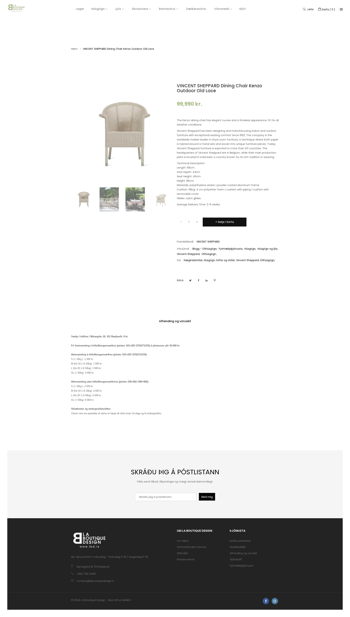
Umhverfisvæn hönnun (191, 547)
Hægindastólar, (193, 260)
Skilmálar (182, 553)
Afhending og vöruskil (175, 321)
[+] (197, 222)
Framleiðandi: (185, 241)
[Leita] (341, 9)
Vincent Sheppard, (247, 260)
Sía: (179, 260)
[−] (180, 222)
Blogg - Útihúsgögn (204, 249)
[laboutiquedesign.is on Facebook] (266, 601)
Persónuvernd (185, 559)
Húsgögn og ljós (267, 249)
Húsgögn (98, 9)
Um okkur (183, 541)
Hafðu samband (240, 541)
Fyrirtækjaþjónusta (230, 249)
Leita (311, 9)
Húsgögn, (209, 260)
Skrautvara (140, 9)
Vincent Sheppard (188, 254)
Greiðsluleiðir (238, 547)
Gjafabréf (236, 559)
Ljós (118, 9)
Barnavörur (167, 9)
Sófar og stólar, (225, 260)
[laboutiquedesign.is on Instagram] (275, 601)
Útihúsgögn (209, 254)
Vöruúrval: (183, 249)
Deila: (180, 280)
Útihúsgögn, (267, 260)
